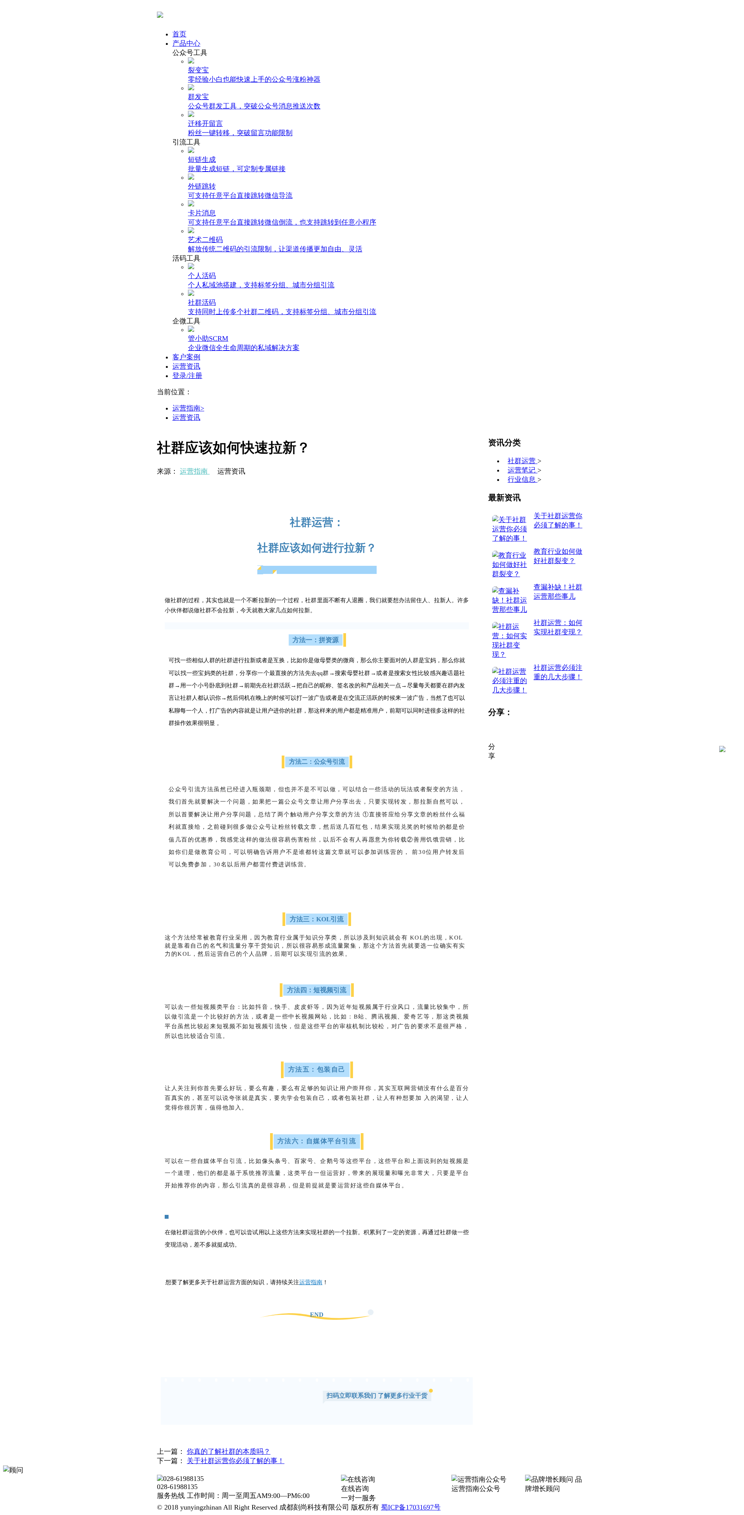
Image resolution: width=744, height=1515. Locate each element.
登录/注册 (187, 376)
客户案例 (186, 357)
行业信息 (522, 479)
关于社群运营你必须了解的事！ (235, 1461)
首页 (179, 34)
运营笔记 (522, 470)
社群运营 (522, 461)
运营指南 (195, 471)
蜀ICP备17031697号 (411, 1507)
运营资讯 (186, 366)
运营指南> (188, 408)
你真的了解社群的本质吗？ (228, 1451)
